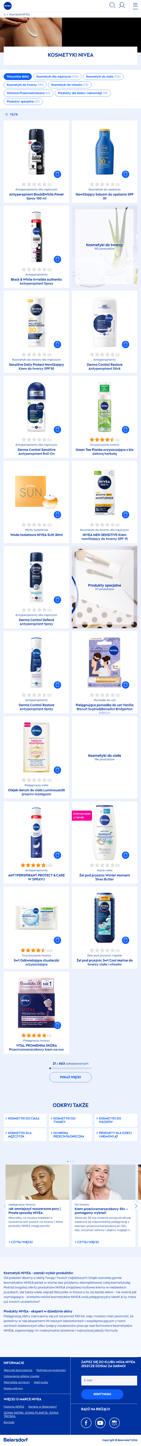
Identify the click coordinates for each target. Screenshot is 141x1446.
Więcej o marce (22, 1399)
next (136, 1206)
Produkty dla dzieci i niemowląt (115, 1134)
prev (5, 1206)
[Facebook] (86, 1423)
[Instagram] (114, 1423)
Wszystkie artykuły (17, 1382)
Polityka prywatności (51, 1370)
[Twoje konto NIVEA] (122, 5)
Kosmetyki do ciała (23, 1118)
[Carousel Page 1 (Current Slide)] (67, 1161)
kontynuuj (102, 1394)
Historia (14, 1406)
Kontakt (9, 1422)
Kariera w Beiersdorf (42, 1406)
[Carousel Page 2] (70, 1161)
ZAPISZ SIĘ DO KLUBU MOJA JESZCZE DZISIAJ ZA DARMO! (108, 1364)
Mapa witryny (13, 1388)
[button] (57, 174)
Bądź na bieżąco (95, 1409)
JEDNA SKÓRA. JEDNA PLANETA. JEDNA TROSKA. (31, 1414)
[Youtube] (100, 1423)
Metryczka (41, 1382)
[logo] (8, 6)
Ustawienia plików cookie (21, 1376)
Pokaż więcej (70, 1077)
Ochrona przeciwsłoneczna (68, 1134)
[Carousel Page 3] (73, 1161)
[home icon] (5, 14)
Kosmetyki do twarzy (64, 1120)
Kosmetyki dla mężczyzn (20, 1134)
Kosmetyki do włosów (110, 1120)
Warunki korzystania (18, 1370)
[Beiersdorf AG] (16, 1440)
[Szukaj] (112, 5)
